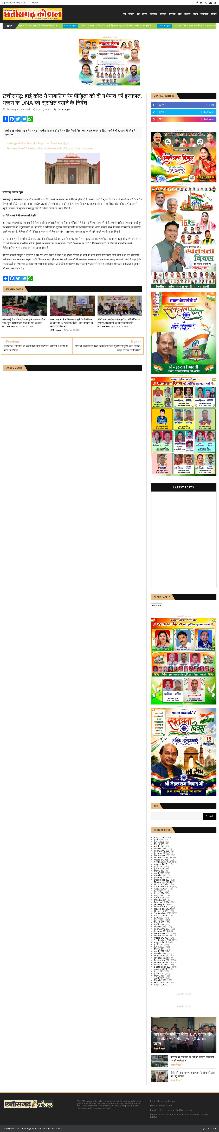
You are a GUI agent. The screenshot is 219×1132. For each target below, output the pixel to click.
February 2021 (161, 982)
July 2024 (158, 890)
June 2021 (159, 973)
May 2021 (159, 975)
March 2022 (160, 953)
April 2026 (159, 846)
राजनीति (172, 14)
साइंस (195, 14)
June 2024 (159, 893)
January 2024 (161, 904)
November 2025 (162, 857)
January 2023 (161, 931)
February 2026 (161, 850)
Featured (156, 605)
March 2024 (160, 899)
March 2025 (160, 875)
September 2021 (163, 966)
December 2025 (162, 855)
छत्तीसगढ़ (153, 14)
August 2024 (160, 888)
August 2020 (160, 984)
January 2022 (161, 957)
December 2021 (162, 960)
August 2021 (160, 969)
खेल (179, 14)
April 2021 (159, 977)
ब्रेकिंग (131, 14)
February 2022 (161, 955)
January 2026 (161, 852)
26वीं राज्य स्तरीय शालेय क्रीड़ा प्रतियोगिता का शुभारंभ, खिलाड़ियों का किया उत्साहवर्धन (73, 25)
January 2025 (161, 877)
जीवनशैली (204, 14)
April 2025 (159, 873)
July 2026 (158, 839)
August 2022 (160, 942)
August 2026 (160, 837)
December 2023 (162, 906)
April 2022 (159, 951)
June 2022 (159, 946)
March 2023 (160, 926)
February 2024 (161, 902)
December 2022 (162, 933)
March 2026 (160, 848)
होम (124, 14)
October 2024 (161, 884)
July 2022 (158, 944)
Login (203, 1128)
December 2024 (162, 879)
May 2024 (159, 895)
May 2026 (159, 844)
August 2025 (160, 864)
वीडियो (213, 14)
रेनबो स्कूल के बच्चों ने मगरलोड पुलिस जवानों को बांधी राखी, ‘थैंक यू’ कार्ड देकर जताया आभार (50, 148)
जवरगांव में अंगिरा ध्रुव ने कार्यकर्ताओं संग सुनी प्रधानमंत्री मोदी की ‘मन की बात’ (163, 25)
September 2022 (163, 940)
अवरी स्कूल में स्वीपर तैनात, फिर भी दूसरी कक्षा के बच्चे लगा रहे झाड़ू (38, 143)
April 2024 (159, 897)
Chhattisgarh (27, 25)
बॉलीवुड (163, 14)
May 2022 (159, 948)
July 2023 (158, 917)
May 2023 (159, 922)
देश (138, 14)
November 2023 (162, 908)
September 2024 (163, 886)
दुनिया (144, 14)
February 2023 (161, 928)
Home (35, 2)
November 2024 (162, 881)
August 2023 (160, 915)
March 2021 (160, 980)
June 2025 (159, 868)
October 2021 (161, 964)
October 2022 (161, 937)
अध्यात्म (187, 14)
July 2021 (158, 971)
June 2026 (159, 841)
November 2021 (162, 962)
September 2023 (163, 913)
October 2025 (161, 859)
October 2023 (161, 910)
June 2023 (159, 919)
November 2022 (162, 935)
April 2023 (159, 924)
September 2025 (163, 861)
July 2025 (158, 866)
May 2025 (159, 870)
